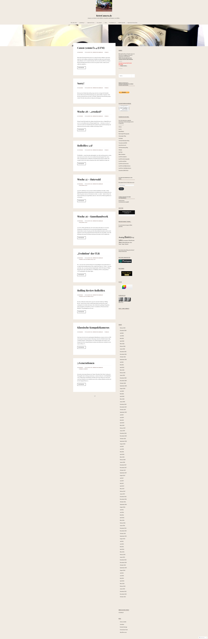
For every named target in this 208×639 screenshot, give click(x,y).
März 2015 (122, 551)
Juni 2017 (122, 480)
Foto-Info (121, 120)
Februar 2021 (122, 372)
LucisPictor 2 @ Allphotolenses (125, 168)
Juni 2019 (122, 417)
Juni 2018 (122, 449)
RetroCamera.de (104, 15)
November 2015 (123, 530)
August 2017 (122, 475)
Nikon (120, 242)
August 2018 (122, 443)
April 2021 (122, 367)
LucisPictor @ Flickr (123, 161)
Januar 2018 (122, 462)
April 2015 (122, 549)
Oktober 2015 (123, 533)
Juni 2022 (122, 335)
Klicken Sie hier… (123, 65)
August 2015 (122, 538)
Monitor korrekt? (122, 22)
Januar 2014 (122, 588)
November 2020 (123, 380)
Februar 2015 (122, 554)
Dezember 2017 (123, 465)
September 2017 (123, 472)
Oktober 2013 (123, 596)
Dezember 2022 (123, 330)
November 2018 (123, 435)
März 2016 (122, 520)
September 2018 (123, 441)
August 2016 (122, 507)
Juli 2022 (122, 333)
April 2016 (122, 517)
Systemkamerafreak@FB (124, 202)
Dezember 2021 (123, 351)
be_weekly (82, 185)
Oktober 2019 (123, 409)
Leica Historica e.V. (112, 22)
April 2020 (122, 396)
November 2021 (123, 354)
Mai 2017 (122, 483)
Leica (86, 185)
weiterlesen (80, 68)
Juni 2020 (122, 391)
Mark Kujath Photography (124, 133)
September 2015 (123, 536)
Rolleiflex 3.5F (85, 145)
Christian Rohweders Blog (124, 140)
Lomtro (120, 129)
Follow (121, 188)
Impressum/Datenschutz (132, 22)
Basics (107, 52)
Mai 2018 (122, 451)
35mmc (120, 126)
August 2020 (122, 388)
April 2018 (122, 454)
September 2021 (123, 359)
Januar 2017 (122, 494)
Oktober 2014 (123, 565)
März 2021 (122, 370)
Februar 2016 (122, 523)
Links (106, 22)
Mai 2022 (122, 338)
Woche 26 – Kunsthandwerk (92, 216)
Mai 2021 (122, 364)
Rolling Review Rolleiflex (91, 290)
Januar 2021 (122, 375)
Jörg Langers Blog (122, 136)
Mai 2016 (122, 515)
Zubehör (126, 244)
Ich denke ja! (121, 612)
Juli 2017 (122, 478)
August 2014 (122, 570)
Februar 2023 (122, 327)
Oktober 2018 (123, 438)
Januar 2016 (122, 525)
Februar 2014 (122, 586)
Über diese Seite (74, 22)
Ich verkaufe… (99, 22)
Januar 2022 (122, 349)
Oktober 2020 (123, 383)
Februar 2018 (122, 459)
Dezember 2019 (123, 404)
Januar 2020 (122, 401)
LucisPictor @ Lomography (124, 159)
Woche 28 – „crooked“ (89, 111)
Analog (81, 259)
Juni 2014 (122, 575)
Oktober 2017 (123, 470)
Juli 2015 (122, 541)
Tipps (123, 244)
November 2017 (123, 467)
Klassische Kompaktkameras (93, 327)
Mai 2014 (122, 578)
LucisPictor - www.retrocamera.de (95, 52)
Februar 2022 (122, 346)
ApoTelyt (120, 152)
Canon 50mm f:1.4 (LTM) (90, 47)
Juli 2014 (122, 573)
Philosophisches (126, 242)
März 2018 (122, 457)
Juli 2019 (122, 414)
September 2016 (123, 504)
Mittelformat (87, 259)
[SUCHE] (133, 76)
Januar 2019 (122, 430)
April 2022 (122, 341)
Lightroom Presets (90, 22)
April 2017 (122, 486)
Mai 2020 (122, 393)
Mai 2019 (122, 420)
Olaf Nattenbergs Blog (123, 147)
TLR (94, 259)
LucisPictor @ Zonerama (124, 163)
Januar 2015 (122, 557)
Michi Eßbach (121, 131)
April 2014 (122, 580)
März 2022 (122, 343)
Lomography (125, 240)
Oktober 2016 (123, 501)
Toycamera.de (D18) (123, 143)
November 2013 (123, 594)
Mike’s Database (122, 154)
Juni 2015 (122, 544)
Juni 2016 (122, 512)
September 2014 (123, 567)
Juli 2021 (122, 362)
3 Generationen (85, 363)
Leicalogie (121, 138)
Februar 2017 (122, 491)
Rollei (92, 259)
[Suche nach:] (127, 76)
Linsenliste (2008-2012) (123, 170)
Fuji (133, 237)
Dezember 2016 (123, 496)
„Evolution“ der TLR (88, 253)
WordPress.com (123, 632)
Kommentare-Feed (124, 629)
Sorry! (80, 83)
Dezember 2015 (123, 528)
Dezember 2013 (123, 591)
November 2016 (123, 499)
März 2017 (122, 488)
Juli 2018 (122, 446)
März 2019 (122, 425)
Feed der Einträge (123, 627)
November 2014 (123, 562)
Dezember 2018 (123, 433)
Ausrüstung (81, 22)
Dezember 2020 (123, 378)
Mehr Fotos (121, 302)
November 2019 (123, 407)
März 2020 (122, 399)
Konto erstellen (123, 621)
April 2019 (122, 422)
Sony (120, 244)
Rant (131, 242)
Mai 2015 (122, 546)
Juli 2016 (122, 509)
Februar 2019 (122, 428)
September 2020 (123, 385)
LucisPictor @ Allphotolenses (124, 165)
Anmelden (122, 624)
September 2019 (123, 412)
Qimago (120, 149)
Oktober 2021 (123, 356)
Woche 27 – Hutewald (89, 179)
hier (126, 251)
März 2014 (122, 583)
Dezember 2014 (123, 559)
